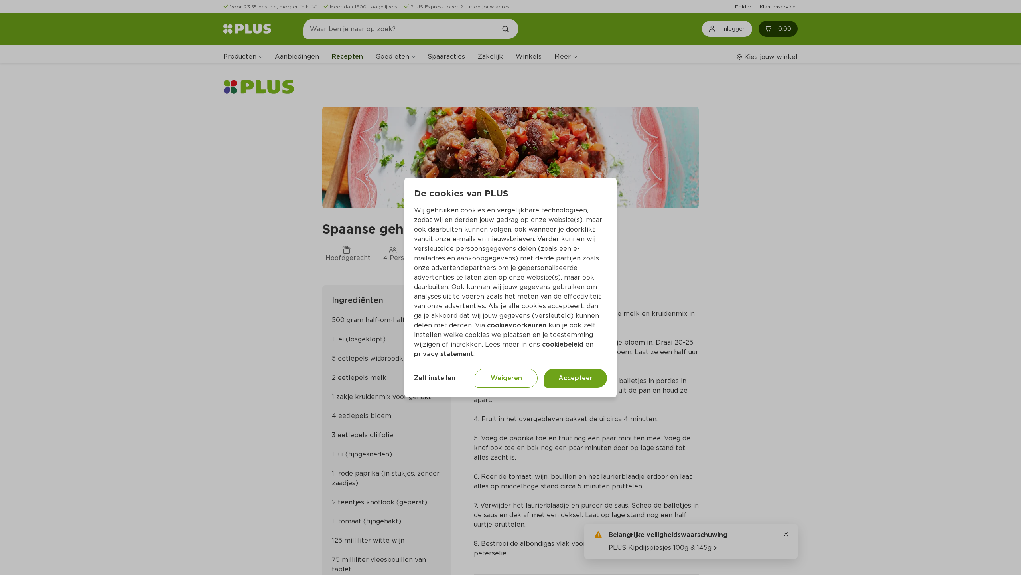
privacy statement (443, 354)
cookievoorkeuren (517, 325)
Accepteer (575, 378)
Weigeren (506, 378)
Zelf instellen (434, 378)
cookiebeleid (562, 344)
